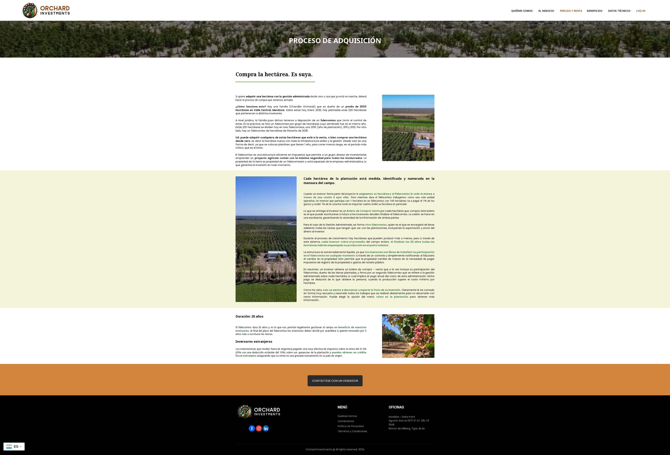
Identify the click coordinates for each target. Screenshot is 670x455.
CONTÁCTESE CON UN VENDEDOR (335, 381)
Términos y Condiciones (352, 431)
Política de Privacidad (351, 426)
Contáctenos (346, 421)
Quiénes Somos (347, 416)
